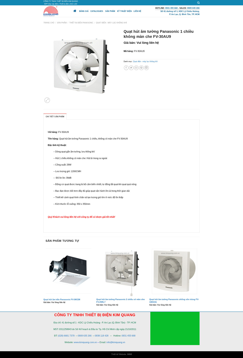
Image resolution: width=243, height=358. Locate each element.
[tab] (55, 116)
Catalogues (96, 11)
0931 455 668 (128, 335)
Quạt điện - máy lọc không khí (111, 23)
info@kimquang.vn (115, 342)
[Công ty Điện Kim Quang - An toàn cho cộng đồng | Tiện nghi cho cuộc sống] (55, 11)
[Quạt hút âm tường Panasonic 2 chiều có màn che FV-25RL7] (121, 271)
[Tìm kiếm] (198, 3)
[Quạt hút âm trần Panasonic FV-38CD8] (68, 271)
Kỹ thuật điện (124, 11)
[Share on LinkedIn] (146, 67)
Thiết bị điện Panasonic (81, 23)
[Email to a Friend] (136, 67)
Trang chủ (48, 23)
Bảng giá (83, 11)
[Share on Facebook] (126, 67)
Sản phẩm (110, 11)
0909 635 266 (85, 335)
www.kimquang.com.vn (85, 342)
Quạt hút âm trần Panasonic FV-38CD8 (61, 299)
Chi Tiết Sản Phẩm (55, 117)
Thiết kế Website (118, 354)
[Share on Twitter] (131, 67)
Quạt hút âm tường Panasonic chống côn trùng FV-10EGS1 (174, 300)
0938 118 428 (101, 335)
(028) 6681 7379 (66, 335)
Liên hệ (137, 11)
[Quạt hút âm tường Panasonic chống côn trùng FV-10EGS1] (174, 271)
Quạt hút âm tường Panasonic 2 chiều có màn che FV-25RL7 (120, 300)
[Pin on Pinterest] (141, 67)
